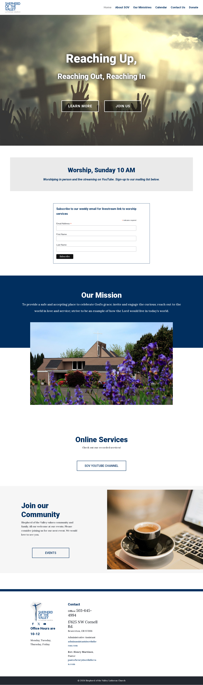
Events (50, 553)
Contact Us (178, 7)
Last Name (61, 245)
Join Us (123, 106)
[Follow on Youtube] (44, 624)
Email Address (63, 223)
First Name (61, 234)
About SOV (122, 7)
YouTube (108, 179)
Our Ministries (142, 7)
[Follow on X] (38, 624)
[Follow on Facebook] (32, 624)
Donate (193, 7)
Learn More (80, 106)
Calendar (161, 7)
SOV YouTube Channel (101, 466)
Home (107, 7)
